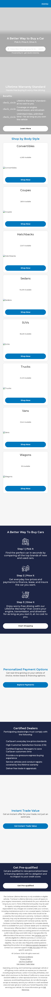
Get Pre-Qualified (25, 962)
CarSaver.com (40, 935)
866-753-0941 (34, 948)
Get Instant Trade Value (25, 826)
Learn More (25, 128)
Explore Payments (25, 685)
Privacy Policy (25, 959)
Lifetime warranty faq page (36, 945)
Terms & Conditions (25, 957)
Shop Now (25, 180)
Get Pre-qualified (25, 885)
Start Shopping (25, 626)
